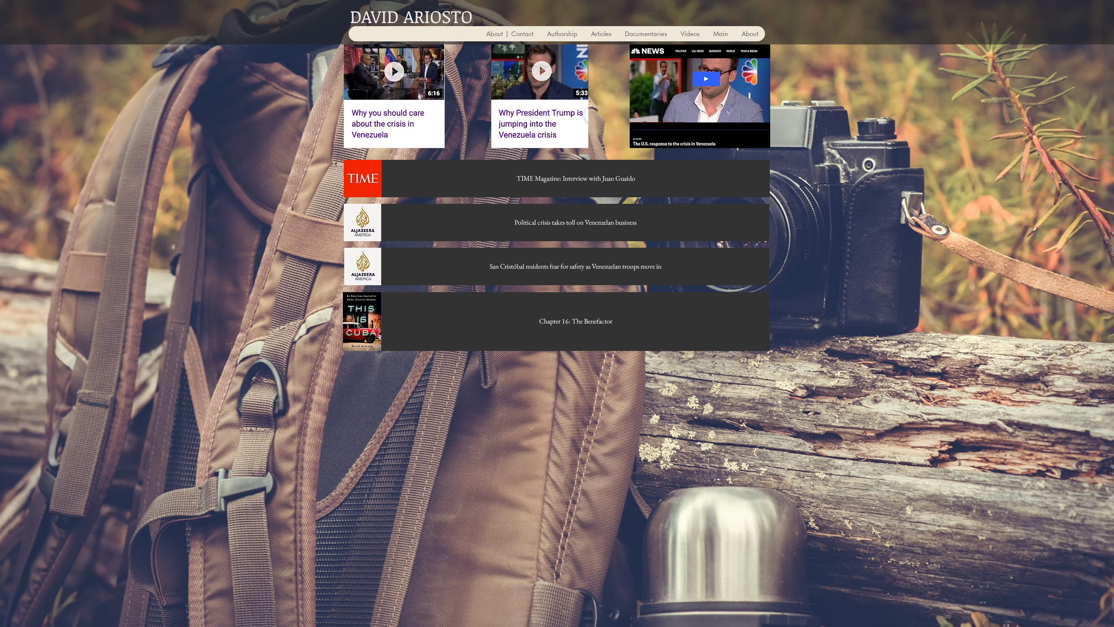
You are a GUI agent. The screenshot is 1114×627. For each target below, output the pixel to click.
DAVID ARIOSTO (411, 16)
